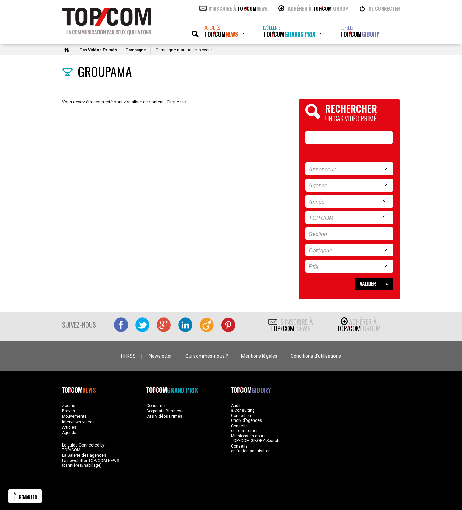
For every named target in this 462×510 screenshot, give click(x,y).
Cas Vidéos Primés (98, 50)
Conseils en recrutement (245, 428)
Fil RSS (128, 356)
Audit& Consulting (243, 408)
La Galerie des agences (84, 455)
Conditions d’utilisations (316, 356)
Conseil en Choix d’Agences (246, 418)
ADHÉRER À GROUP (318, 8)
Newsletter (160, 356)
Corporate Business (165, 411)
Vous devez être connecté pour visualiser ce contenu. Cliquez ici (124, 101)
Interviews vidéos (78, 421)
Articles (69, 427)
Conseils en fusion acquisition (251, 448)
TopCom (221, 31)
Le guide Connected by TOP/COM (83, 447)
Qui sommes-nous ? (206, 356)
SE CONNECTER (384, 8)
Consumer (156, 405)
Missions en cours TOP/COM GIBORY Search (255, 438)
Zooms (68, 405)
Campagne (135, 50)
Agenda (69, 432)
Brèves (68, 411)
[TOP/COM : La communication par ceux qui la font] (107, 32)
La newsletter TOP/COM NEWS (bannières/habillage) (90, 463)
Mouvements (74, 416)
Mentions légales (259, 356)
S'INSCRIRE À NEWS (238, 8)
